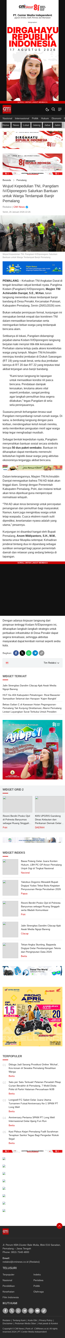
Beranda (7, 180)
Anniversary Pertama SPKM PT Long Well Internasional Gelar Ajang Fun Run (32, 1119)
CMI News (19, 206)
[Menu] (59, 109)
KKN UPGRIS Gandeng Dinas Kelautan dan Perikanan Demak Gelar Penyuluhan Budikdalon (48, 821)
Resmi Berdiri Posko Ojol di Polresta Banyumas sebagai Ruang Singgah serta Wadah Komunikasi (16, 821)
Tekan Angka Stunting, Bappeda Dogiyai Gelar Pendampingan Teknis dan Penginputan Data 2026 (41, 948)
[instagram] (31, 1311)
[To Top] (59, 1226)
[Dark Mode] (47, 109)
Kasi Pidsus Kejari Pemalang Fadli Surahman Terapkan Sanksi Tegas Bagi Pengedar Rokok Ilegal (34, 1135)
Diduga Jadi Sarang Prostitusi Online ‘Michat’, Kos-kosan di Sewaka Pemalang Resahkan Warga (34, 1068)
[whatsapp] (29, 653)
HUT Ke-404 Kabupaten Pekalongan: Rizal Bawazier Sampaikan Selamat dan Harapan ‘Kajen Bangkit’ (31, 697)
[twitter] (22, 653)
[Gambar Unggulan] (32, 250)
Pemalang (21, 180)
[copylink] (41, 653)
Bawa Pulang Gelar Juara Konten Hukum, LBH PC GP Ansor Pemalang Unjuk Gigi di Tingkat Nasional (41, 865)
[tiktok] (44, 1311)
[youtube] (37, 1311)
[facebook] (16, 653)
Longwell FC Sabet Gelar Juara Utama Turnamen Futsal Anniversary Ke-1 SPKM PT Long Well (33, 1103)
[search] (53, 109)
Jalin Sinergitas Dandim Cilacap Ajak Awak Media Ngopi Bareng (29, 687)
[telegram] (35, 653)
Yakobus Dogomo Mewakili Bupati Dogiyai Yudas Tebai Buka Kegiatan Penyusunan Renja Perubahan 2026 (41, 886)
